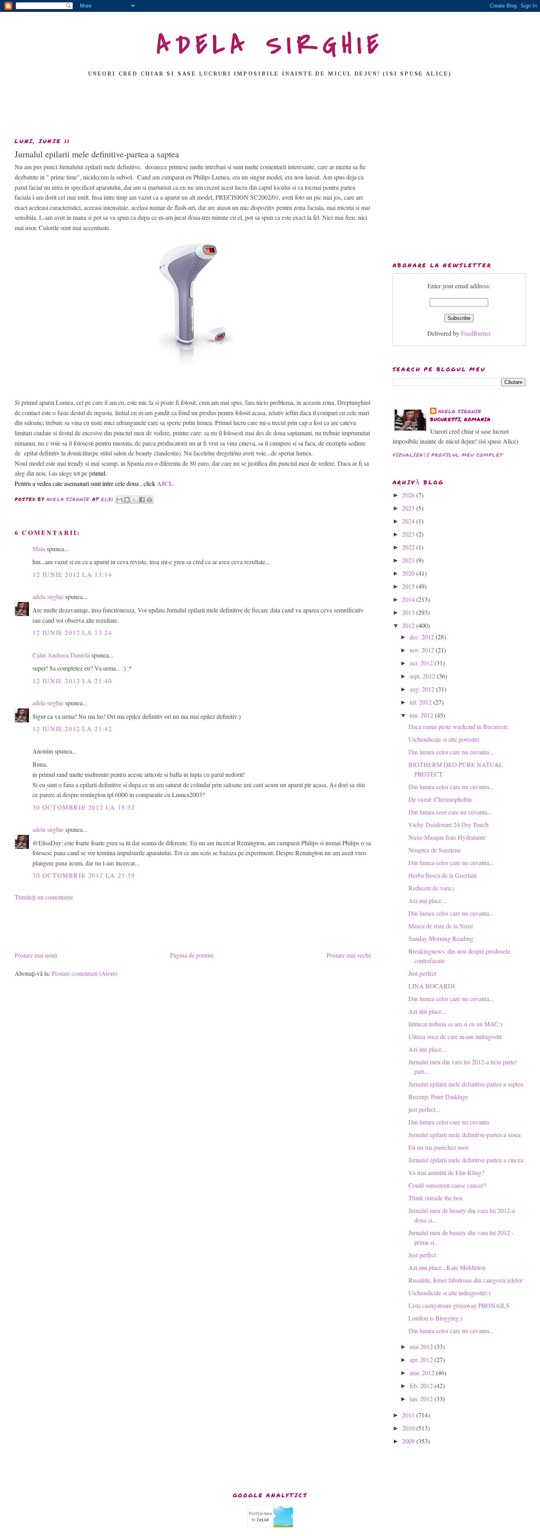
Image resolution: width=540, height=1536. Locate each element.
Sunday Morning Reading (440, 938)
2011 (409, 1415)
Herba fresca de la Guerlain (442, 875)
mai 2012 (422, 1346)
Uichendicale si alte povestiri (443, 739)
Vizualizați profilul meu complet (448, 455)
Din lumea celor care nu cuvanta (448, 1122)
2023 (409, 534)
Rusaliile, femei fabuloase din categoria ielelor (465, 1280)
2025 (409, 508)
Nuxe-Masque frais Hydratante (446, 837)
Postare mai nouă (36, 955)
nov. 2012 (423, 650)
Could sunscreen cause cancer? (447, 1185)
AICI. (165, 483)
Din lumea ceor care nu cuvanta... (450, 812)
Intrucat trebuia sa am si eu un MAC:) (455, 1024)
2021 (409, 560)
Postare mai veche (349, 955)
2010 (409, 1428)
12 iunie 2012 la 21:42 (72, 728)
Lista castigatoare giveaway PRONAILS (459, 1305)
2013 (409, 612)
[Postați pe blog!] (127, 500)
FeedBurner (476, 333)
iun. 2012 (422, 715)
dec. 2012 (423, 637)
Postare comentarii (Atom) (84, 973)
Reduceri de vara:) (431, 888)
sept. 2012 (423, 676)
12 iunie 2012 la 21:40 (72, 680)
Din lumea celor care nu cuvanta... (451, 752)
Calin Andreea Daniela (61, 655)
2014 (409, 599)
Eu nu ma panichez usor (438, 1147)
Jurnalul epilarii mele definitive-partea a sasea (464, 1134)
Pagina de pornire (192, 955)
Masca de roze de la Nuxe (440, 926)
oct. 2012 (422, 663)
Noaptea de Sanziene (434, 850)
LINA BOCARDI (431, 986)
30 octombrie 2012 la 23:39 (83, 875)
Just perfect (422, 973)
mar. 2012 (423, 1372)
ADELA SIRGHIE (270, 45)
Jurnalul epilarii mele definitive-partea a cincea (465, 1160)
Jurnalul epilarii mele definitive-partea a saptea (465, 1084)
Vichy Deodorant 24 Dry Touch (448, 824)
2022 (409, 547)
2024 (409, 521)
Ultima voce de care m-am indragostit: (455, 1036)
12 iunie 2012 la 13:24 (72, 632)
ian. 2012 (422, 1398)
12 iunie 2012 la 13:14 (72, 574)
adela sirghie (48, 596)
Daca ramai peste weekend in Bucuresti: (458, 726)
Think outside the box (435, 1198)
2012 (409, 625)
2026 (409, 495)
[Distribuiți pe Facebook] (142, 500)
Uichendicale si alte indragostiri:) (449, 1293)
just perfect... (424, 1109)
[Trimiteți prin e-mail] (119, 500)
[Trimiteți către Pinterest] (149, 500)
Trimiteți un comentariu (44, 897)
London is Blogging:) (435, 1318)
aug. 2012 (423, 689)
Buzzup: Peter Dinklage (438, 1096)
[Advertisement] (270, 109)
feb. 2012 (422, 1385)
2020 (409, 573)
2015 (409, 586)
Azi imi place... (427, 900)
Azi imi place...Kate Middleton (446, 1267)
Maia (38, 548)
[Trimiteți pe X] (134, 500)
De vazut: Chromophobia (440, 799)
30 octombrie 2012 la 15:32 (83, 807)
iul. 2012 (421, 702)
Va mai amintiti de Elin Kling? (446, 1172)
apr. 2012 (422, 1359)
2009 (409, 1441)
